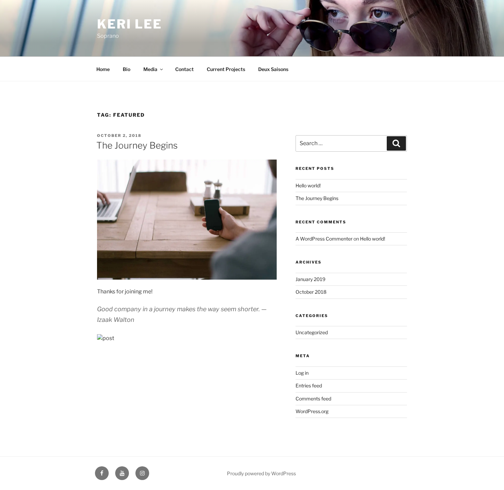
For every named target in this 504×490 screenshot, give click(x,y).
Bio (126, 69)
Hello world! (308, 185)
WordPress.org (312, 411)
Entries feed (309, 385)
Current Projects (226, 69)
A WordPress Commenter (324, 239)
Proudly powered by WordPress (261, 473)
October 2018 (311, 292)
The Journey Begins (137, 145)
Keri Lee (129, 24)
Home (103, 69)
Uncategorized (312, 332)
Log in (302, 373)
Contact (184, 69)
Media (150, 69)
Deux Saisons (273, 69)
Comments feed (313, 398)
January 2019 (310, 279)
